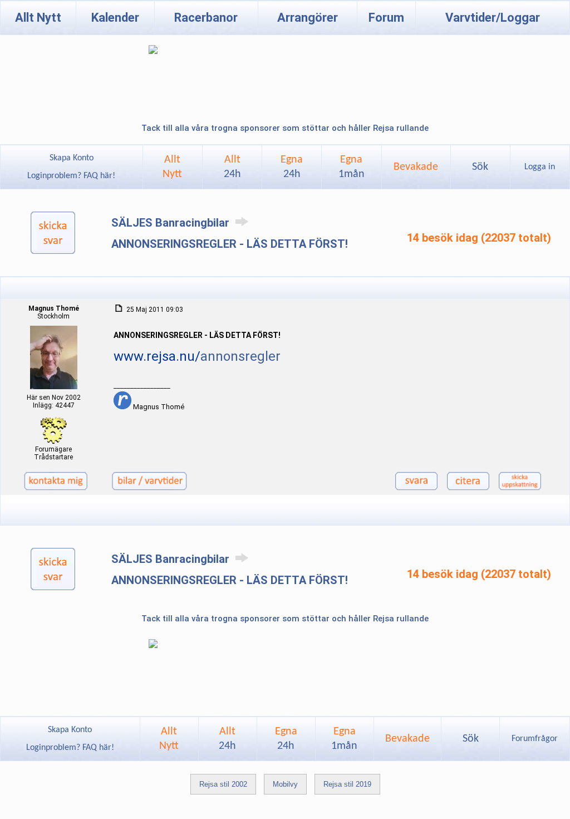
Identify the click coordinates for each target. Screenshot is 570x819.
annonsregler (240, 356)
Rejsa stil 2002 (223, 784)
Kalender (115, 17)
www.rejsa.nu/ (157, 356)
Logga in (539, 167)
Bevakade (416, 167)
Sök (480, 167)
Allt (232, 167)
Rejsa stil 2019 (347, 784)
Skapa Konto (72, 158)
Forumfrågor (535, 738)
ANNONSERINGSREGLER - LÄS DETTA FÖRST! (229, 244)
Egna (292, 167)
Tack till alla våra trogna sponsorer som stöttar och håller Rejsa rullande (285, 128)
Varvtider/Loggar (492, 17)
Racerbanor (206, 17)
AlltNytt (172, 167)
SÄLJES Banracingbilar (171, 222)
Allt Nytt (38, 17)
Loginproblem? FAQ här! (71, 175)
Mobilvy (285, 784)
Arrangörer (307, 17)
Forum (386, 17)
